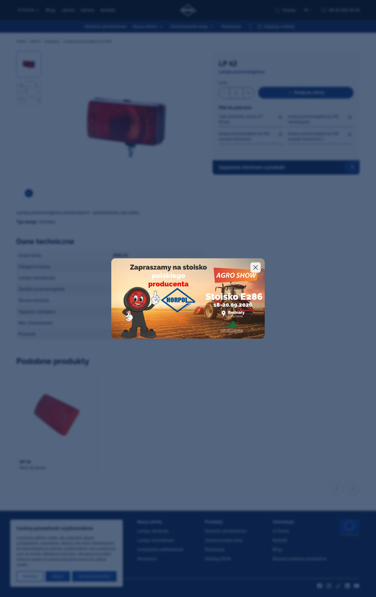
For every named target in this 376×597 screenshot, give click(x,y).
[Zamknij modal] (255, 267)
